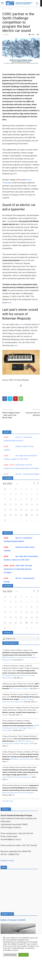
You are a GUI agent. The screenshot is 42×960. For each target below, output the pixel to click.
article (21, 324)
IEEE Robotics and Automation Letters (22, 759)
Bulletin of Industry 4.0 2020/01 (13, 920)
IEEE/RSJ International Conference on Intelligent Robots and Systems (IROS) (20, 728)
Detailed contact (7, 860)
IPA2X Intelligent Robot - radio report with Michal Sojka (11, 415)
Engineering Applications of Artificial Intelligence (18, 793)
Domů (4, 9)
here (9, 302)
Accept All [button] (23, 955)
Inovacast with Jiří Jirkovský (33, 414)
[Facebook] (4, 398)
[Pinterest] (15, 398)
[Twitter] (10, 398)
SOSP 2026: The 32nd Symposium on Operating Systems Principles (18, 569)
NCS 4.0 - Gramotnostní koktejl (27, 474)
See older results (7, 801)
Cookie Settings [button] (10, 955)
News (10, 9)
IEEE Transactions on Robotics (19, 688)
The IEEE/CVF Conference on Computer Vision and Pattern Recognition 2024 (19, 657)
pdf (22, 660)
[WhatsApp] (20, 398)
